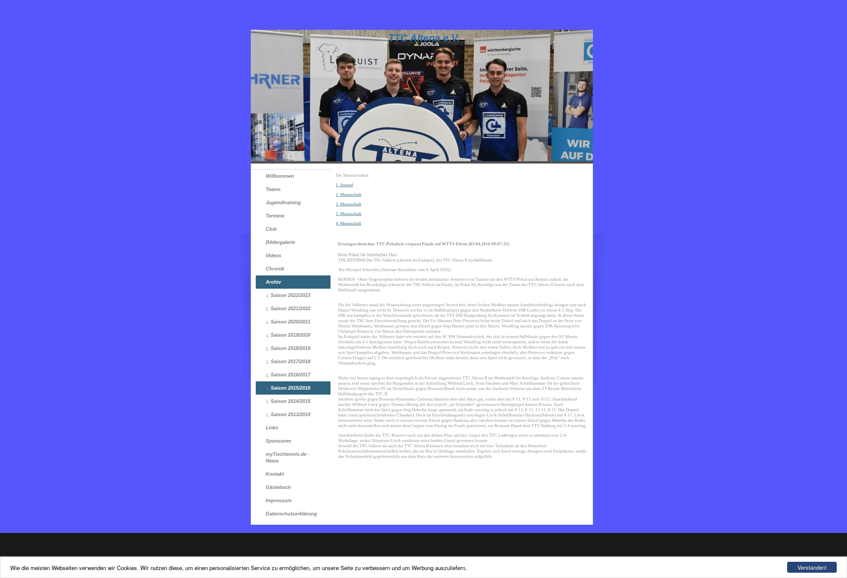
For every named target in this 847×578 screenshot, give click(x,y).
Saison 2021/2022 (290, 308)
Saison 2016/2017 (290, 374)
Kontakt (275, 474)
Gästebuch (278, 487)
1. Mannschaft (348, 194)
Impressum (278, 500)
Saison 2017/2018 (290, 361)
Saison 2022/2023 (290, 295)
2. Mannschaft (348, 204)
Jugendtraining (283, 202)
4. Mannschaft (348, 223)
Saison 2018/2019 (290, 348)
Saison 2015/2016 (290, 388)
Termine (275, 215)
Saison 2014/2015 (290, 401)
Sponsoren (278, 441)
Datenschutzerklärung (291, 513)
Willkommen (280, 176)
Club (271, 229)
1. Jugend (344, 184)
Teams (273, 189)
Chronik (275, 268)
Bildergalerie (280, 242)
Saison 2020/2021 (290, 321)
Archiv (273, 282)
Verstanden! (812, 567)
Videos (273, 255)
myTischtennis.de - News (287, 457)
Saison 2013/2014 (290, 414)
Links (272, 427)
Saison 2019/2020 (290, 335)
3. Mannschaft (348, 213)
